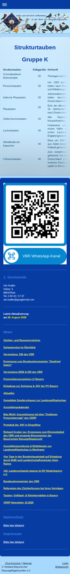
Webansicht (61, 566)
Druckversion (13, 563)
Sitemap (27, 563)
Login (65, 563)
